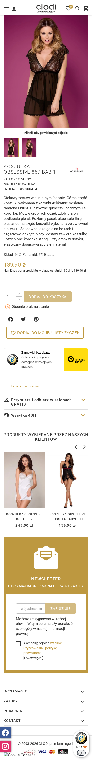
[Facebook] (5, 732)
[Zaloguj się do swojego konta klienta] (14, 8)
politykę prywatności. (40, 650)
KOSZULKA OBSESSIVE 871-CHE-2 (24, 516)
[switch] (81, 753)
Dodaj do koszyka (47, 296)
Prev (76, 446)
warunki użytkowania (42, 645)
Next (83, 446)
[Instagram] (5, 746)
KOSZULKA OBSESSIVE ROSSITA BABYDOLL (68, 516)
